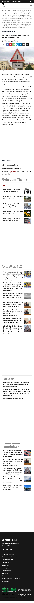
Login (31, 1)
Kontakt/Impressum (8, 554)
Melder (3, 31)
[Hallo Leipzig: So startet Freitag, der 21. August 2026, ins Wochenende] (27, 206)
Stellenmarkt (14, 1)
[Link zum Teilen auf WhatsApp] (13, 44)
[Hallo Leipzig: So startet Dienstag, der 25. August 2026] (27, 191)
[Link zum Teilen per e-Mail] (27, 44)
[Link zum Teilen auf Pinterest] (10, 44)
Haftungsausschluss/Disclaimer (11, 578)
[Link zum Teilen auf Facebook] (7, 44)
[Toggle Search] (26, 5)
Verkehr (8, 160)
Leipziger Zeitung (6, 1)
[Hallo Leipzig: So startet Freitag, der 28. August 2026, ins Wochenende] (27, 488)
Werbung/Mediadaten (8, 559)
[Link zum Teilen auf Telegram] (17, 44)
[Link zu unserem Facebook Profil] (3, 549)
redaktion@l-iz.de (27, 26)
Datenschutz (5, 581)
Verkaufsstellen (6, 562)
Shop (19, 1)
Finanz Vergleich (6, 570)
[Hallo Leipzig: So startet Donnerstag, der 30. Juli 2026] (27, 221)
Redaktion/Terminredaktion (10, 557)
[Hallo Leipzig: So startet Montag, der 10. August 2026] (27, 213)
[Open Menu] (31, 5)
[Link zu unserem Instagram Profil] (7, 549)
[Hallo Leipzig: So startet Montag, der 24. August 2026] (27, 199)
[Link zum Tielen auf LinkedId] (20, 44)
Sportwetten (5, 573)
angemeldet (12, 172)
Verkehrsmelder (10, 31)
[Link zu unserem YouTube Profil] (10, 549)
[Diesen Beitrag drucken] (23, 44)
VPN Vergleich (6, 568)
